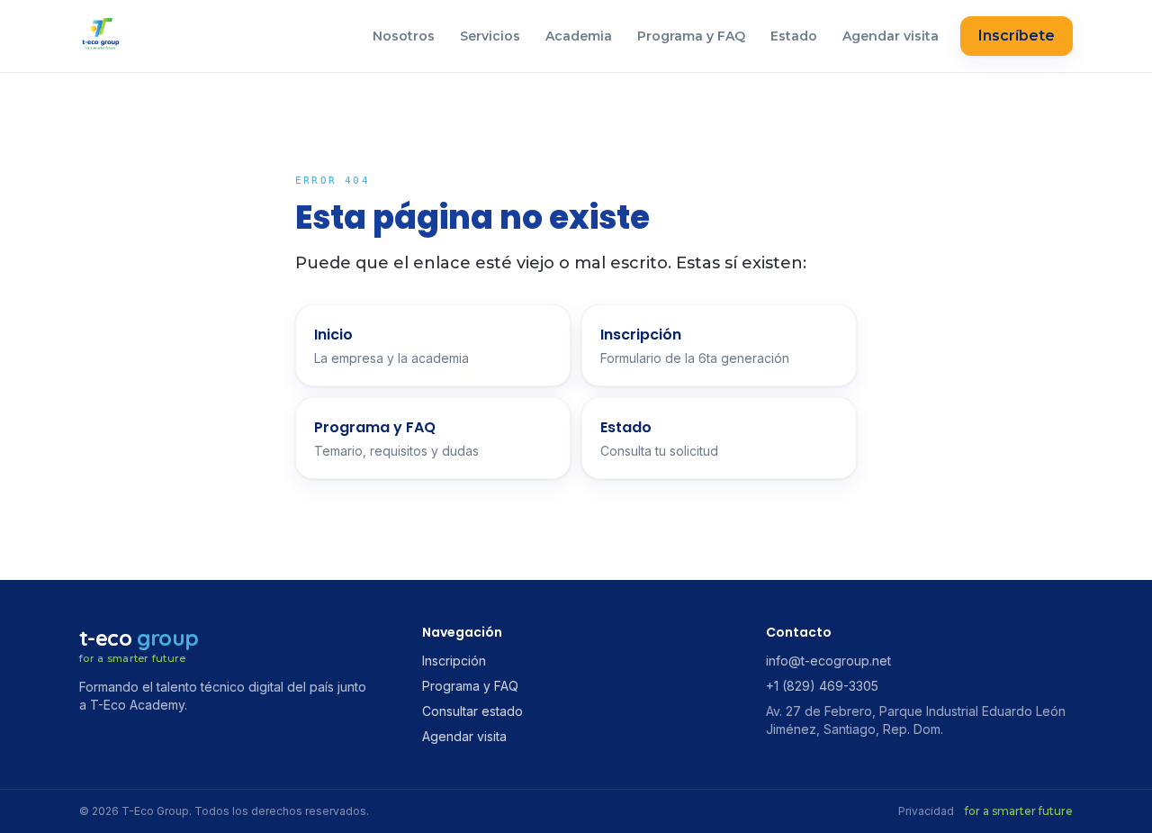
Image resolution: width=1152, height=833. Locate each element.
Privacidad (926, 811)
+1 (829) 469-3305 (822, 685)
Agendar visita (890, 36)
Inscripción (454, 660)
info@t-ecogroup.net (828, 660)
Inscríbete (1016, 35)
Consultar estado (472, 711)
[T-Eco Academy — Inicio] (101, 36)
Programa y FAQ (691, 36)
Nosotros (404, 36)
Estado (793, 36)
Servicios (490, 36)
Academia (578, 36)
